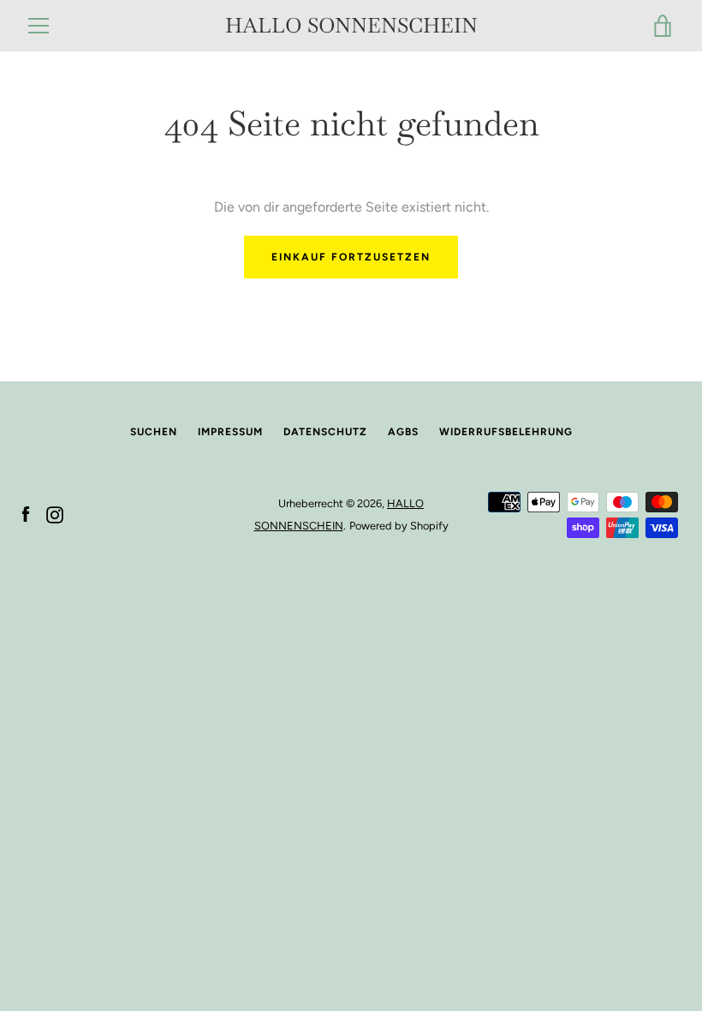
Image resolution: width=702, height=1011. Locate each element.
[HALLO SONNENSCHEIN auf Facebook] (25, 514)
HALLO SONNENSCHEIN (351, 26)
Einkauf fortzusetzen (351, 257)
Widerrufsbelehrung (506, 432)
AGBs (403, 432)
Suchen (153, 432)
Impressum (230, 432)
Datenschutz (325, 432)
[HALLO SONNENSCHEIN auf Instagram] (54, 514)
